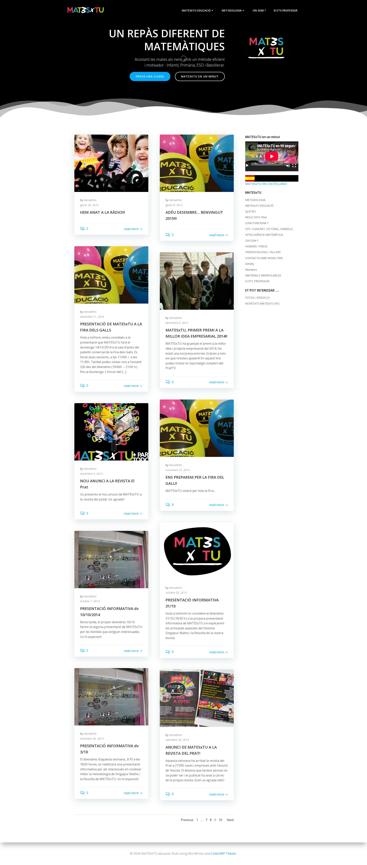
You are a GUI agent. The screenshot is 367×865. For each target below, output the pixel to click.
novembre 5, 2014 (91, 473)
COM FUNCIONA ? (256, 223)
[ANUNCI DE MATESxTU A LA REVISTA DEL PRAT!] (197, 698)
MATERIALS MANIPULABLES (263, 275)
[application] (271, 156)
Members (251, 269)
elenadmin (90, 200)
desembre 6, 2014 (177, 323)
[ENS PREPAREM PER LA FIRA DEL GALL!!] (197, 428)
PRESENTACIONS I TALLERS (263, 252)
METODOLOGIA (232, 10)
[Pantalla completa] (294, 165)
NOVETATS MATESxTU (259, 303)
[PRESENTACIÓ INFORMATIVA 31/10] (197, 550)
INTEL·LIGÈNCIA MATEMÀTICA (264, 234)
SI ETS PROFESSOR (285, 10)
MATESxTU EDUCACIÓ (196, 10)
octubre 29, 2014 (176, 592)
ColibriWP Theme (223, 853)
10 (220, 820)
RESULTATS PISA (256, 217)
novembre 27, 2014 (178, 470)
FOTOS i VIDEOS (255, 297)
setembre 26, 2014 (177, 740)
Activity (249, 264)
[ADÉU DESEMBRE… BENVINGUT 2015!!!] (197, 163)
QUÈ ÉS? (250, 211)
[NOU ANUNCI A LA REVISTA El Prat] (111, 431)
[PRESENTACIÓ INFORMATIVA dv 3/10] (111, 696)
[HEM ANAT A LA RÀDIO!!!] (111, 163)
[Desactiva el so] (288, 165)
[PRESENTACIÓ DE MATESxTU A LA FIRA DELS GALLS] (111, 275)
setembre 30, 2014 (91, 738)
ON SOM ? (259, 10)
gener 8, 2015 (174, 205)
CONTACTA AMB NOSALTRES (264, 258)
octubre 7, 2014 (90, 601)
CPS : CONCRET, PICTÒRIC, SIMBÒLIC (269, 229)
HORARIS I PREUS (256, 246)
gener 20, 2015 (89, 205)
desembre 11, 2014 (92, 316)
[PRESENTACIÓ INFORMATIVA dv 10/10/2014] (111, 559)
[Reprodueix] (247, 165)
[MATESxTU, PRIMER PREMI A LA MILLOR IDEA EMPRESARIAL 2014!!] (197, 281)
